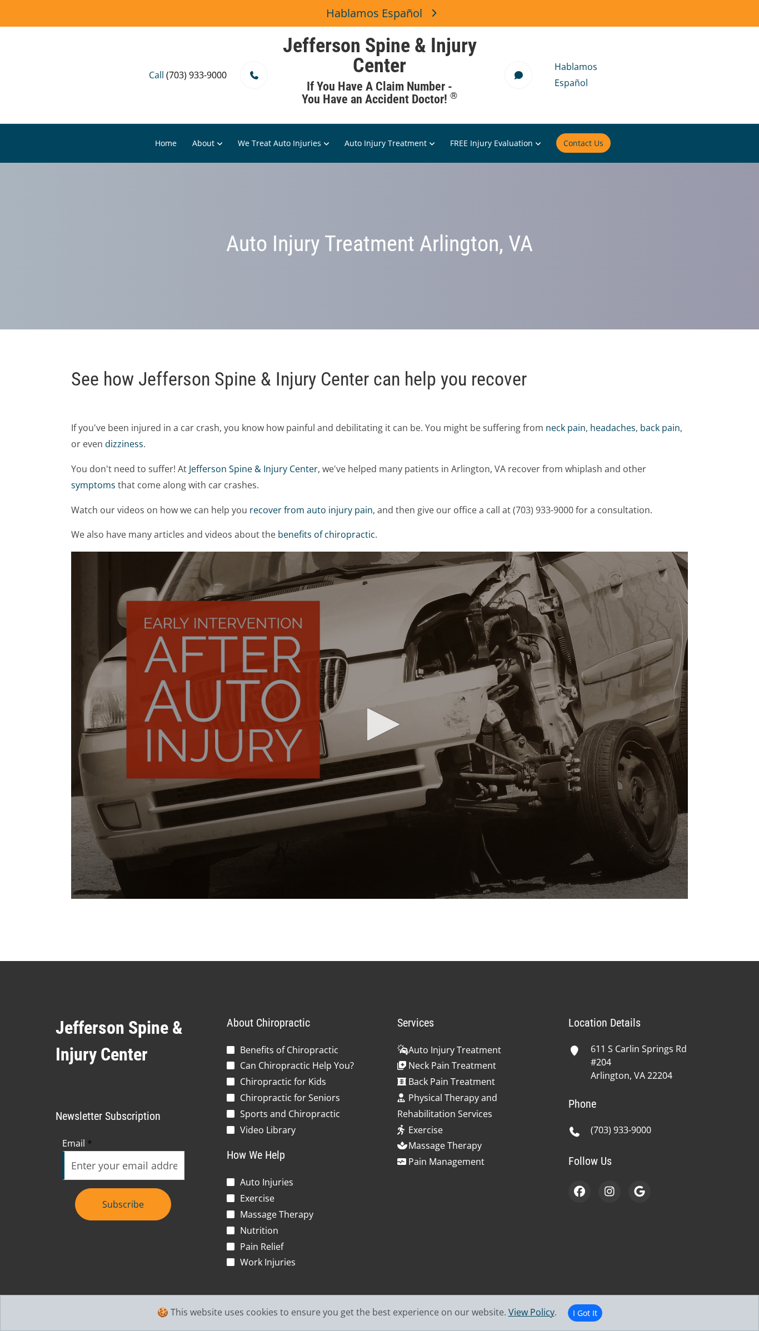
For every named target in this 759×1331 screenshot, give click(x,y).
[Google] (639, 1191)
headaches (613, 428)
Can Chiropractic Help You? (297, 1065)
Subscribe (123, 1204)
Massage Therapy (276, 1214)
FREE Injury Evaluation (491, 143)
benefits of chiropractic (326, 534)
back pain (660, 428)
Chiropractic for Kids (283, 1081)
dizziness (124, 444)
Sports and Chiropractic (290, 1114)
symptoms (93, 485)
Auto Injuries (266, 1182)
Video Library (268, 1130)
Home (166, 143)
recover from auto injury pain (311, 510)
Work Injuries (268, 1262)
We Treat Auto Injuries (279, 143)
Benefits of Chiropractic (289, 1050)
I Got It (585, 1313)
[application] (379, 725)
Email (77, 1143)
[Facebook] (579, 1191)
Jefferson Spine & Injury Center (253, 469)
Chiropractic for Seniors (290, 1098)
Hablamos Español (374, 13)
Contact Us (583, 143)
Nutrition (259, 1230)
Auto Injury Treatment (385, 143)
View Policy (531, 1312)
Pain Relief (261, 1246)
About (203, 143)
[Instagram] (609, 1191)
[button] (379, 724)
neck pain (566, 428)
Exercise (257, 1198)
